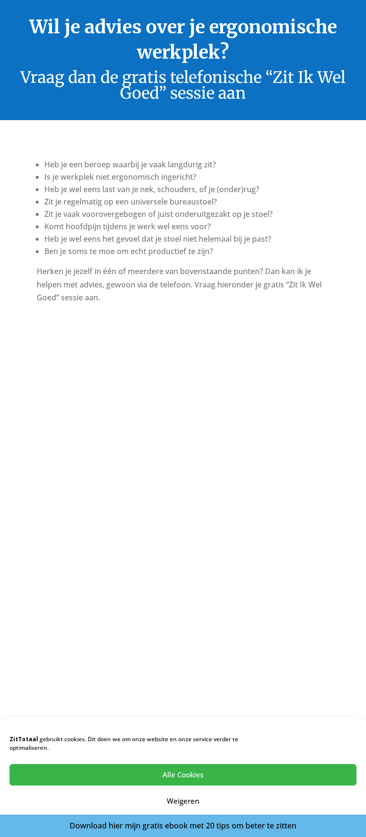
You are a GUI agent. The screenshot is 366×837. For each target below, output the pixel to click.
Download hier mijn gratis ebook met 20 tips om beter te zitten (183, 825)
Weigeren (183, 801)
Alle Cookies (183, 774)
